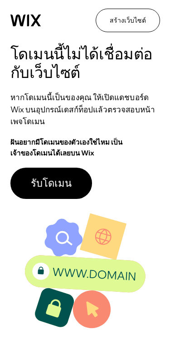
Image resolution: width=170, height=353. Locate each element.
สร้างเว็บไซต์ (128, 20)
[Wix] (25, 21)
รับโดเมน (51, 183)
